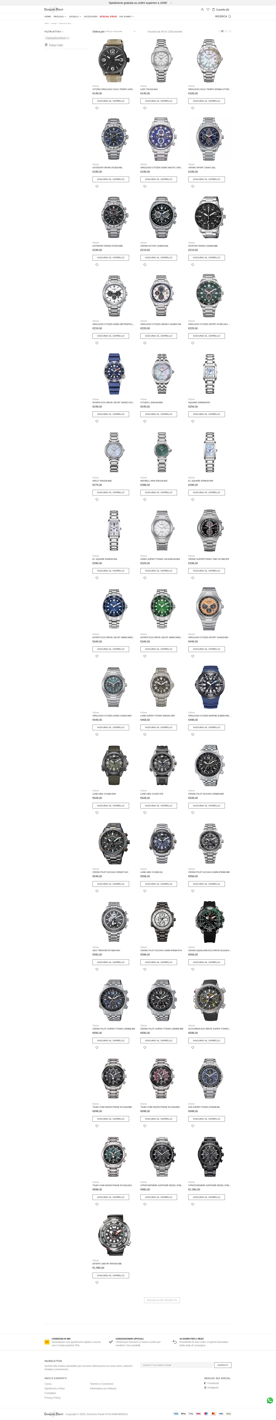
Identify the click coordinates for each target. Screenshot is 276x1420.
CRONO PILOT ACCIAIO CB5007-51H (110, 872)
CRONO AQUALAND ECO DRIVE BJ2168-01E (209, 950)
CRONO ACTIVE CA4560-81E (154, 246)
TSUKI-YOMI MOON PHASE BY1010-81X (112, 1185)
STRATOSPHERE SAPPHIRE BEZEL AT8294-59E (209, 1185)
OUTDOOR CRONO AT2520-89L (107, 167)
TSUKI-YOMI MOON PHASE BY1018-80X (160, 1107)
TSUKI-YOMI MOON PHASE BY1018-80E (112, 1107)
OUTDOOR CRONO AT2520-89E (107, 246)
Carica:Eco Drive (55, 38)
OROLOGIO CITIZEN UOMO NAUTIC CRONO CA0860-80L (162, 167)
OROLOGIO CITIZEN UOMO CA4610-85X (112, 715)
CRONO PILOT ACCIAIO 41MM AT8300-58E (209, 872)
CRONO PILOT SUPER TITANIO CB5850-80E (162, 1029)
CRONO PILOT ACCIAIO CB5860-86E (206, 794)
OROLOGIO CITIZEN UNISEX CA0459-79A (160, 324)
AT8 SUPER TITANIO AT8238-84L (204, 1107)
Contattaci (50, 1393)
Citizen (95, 86)
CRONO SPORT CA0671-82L (202, 167)
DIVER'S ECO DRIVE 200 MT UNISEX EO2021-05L (114, 402)
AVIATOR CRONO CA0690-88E (203, 246)
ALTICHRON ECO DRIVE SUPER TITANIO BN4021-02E (209, 1029)
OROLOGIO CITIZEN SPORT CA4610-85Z (208, 637)
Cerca (48, 1383)
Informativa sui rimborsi (103, 1388)
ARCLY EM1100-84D (102, 481)
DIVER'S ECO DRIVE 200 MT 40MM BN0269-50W (162, 637)
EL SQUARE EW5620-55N (200, 481)
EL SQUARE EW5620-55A (104, 559)
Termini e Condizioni (101, 1383)
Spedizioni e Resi (55, 1388)
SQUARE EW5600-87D (199, 402)
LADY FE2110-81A (149, 89)
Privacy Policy (53, 1397)
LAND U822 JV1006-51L (151, 872)
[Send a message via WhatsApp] (270, 1400)
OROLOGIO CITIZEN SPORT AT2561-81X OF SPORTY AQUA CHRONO (209, 324)
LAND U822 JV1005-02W (104, 794)
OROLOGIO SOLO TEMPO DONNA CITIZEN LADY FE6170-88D (209, 89)
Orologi (54, 23)
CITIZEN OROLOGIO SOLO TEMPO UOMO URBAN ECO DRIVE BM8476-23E (114, 89)
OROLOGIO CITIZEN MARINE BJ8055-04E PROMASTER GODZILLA (209, 715)
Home (47, 23)
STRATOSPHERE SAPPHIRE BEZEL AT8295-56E (162, 1185)
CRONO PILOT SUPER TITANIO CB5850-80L (113, 1029)
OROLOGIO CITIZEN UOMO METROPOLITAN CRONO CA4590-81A (114, 324)
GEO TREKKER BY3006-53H (106, 950)
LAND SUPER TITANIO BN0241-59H (157, 715)
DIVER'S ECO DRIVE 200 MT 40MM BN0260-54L (114, 637)
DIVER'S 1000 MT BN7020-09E (107, 1263)
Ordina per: (98, 31)
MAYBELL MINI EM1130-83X (154, 481)
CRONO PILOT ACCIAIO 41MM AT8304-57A (161, 950)
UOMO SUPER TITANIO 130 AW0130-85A (160, 559)
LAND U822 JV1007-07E (151, 794)
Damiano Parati (54, 9)
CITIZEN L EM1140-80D (151, 402)
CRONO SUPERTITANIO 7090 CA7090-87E (208, 559)
